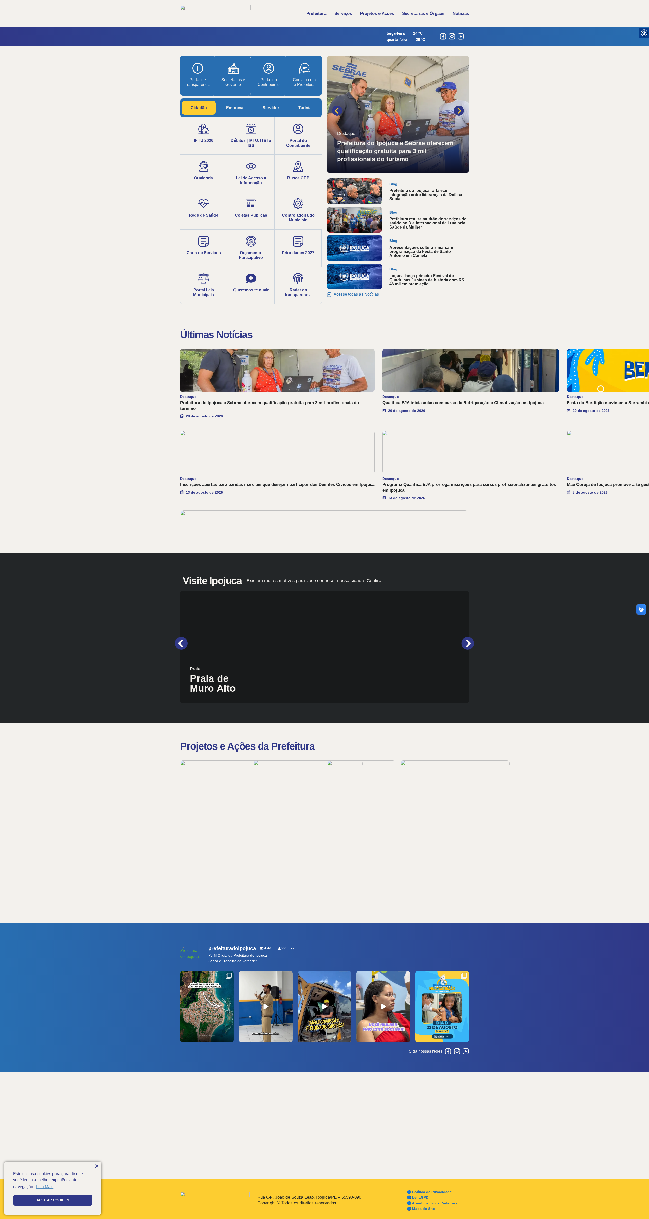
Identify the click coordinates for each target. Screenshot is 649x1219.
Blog (393, 184)
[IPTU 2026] (203, 129)
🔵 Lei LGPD (417, 1197)
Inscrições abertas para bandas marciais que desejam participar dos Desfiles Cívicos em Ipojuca (277, 484)
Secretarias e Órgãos (423, 13)
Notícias (461, 13)
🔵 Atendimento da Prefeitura (432, 1203)
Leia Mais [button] (44, 1187)
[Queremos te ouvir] (251, 278)
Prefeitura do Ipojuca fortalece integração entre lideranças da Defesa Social (425, 194)
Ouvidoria (203, 178)
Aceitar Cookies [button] (53, 1200)
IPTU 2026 (203, 140)
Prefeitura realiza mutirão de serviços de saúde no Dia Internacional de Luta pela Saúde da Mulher (427, 223)
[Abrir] (207, 1006)
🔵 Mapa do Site (421, 1209)
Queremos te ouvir (251, 290)
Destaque (346, 133)
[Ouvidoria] (203, 166)
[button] (337, 111)
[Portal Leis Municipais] (203, 278)
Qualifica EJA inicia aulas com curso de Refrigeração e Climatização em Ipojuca (463, 402)
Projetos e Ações (377, 13)
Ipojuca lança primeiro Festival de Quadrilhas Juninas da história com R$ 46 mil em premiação (426, 280)
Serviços (343, 13)
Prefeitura (316, 13)
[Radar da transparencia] (298, 278)
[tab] (199, 108)
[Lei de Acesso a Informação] (251, 166)
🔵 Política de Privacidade (429, 1192)
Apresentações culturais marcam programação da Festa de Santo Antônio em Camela (421, 251)
